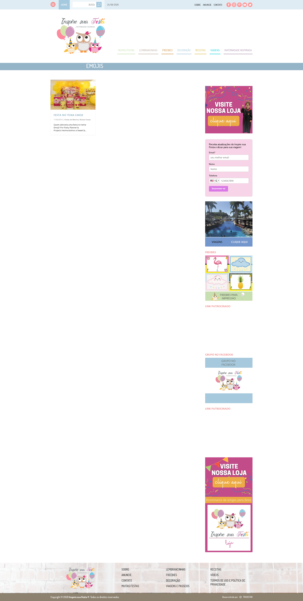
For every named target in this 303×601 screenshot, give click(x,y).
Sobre (197, 4)
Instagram (234, 4)
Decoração (184, 50)
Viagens (215, 50)
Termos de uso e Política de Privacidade (227, 582)
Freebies (167, 50)
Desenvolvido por (237, 596)
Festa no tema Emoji (68, 115)
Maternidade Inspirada (238, 50)
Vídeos (214, 575)
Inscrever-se (218, 188)
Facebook (228, 4)
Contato (218, 4)
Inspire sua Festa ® (80, 34)
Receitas (200, 50)
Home (64, 4)
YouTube (244, 4)
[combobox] (214, 180)
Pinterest (239, 4)
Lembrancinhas (148, 50)
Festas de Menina (71, 119)
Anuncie (207, 4)
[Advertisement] (195, 28)
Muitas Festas (126, 50)
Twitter (250, 4)
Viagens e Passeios (177, 586)
